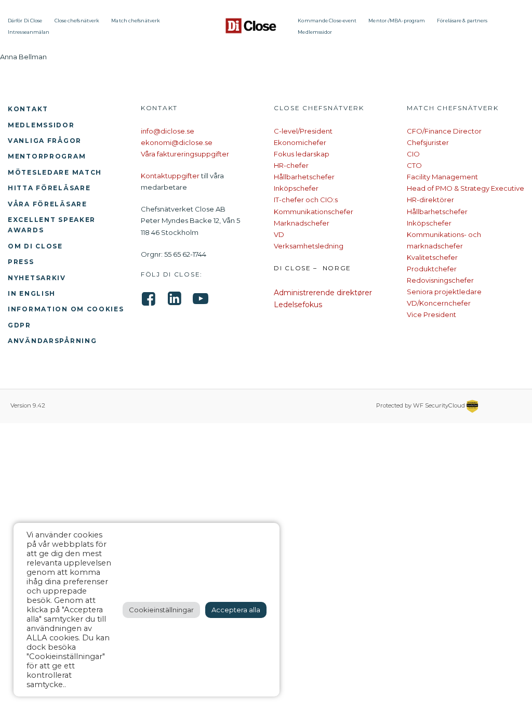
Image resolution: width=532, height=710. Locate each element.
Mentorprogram (47, 156)
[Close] (251, 26)
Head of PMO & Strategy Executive (465, 188)
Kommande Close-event (327, 20)
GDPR (19, 325)
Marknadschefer (301, 223)
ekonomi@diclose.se (176, 142)
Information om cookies (66, 309)
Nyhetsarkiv (37, 278)
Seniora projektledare (444, 291)
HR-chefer (291, 165)
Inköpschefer (296, 188)
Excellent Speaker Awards (52, 225)
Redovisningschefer (440, 280)
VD (279, 234)
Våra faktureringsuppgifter (185, 154)
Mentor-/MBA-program (396, 20)
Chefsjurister (428, 142)
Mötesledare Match (55, 172)
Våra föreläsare (47, 204)
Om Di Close (35, 246)
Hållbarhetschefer (304, 177)
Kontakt (28, 109)
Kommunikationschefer (313, 211)
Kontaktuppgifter (170, 176)
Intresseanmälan (29, 32)
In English (32, 293)
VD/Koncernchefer (439, 303)
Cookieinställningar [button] (161, 610)
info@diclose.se (167, 131)
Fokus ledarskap (301, 154)
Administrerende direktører (323, 292)
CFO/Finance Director (444, 131)
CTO (414, 165)
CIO (413, 154)
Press (21, 262)
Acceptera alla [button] (235, 610)
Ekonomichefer (300, 142)
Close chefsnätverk (77, 20)
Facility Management (442, 177)
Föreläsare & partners (462, 20)
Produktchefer (432, 269)
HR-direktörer (430, 199)
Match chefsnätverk (135, 20)
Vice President (431, 314)
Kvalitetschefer (432, 257)
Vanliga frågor (45, 140)
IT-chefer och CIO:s (306, 199)
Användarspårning (52, 341)
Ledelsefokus (298, 304)
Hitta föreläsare (49, 188)
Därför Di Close (25, 20)
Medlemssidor (315, 32)
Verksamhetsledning (308, 246)
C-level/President (303, 131)
